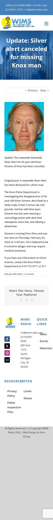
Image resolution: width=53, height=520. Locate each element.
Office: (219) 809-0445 (18, 5)
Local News (29, 274)
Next (43, 90)
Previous (33, 90)
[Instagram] (7, 353)
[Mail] (7, 360)
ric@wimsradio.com (36, 9)
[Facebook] (7, 339)
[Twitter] (7, 346)
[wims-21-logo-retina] (17, 18)
